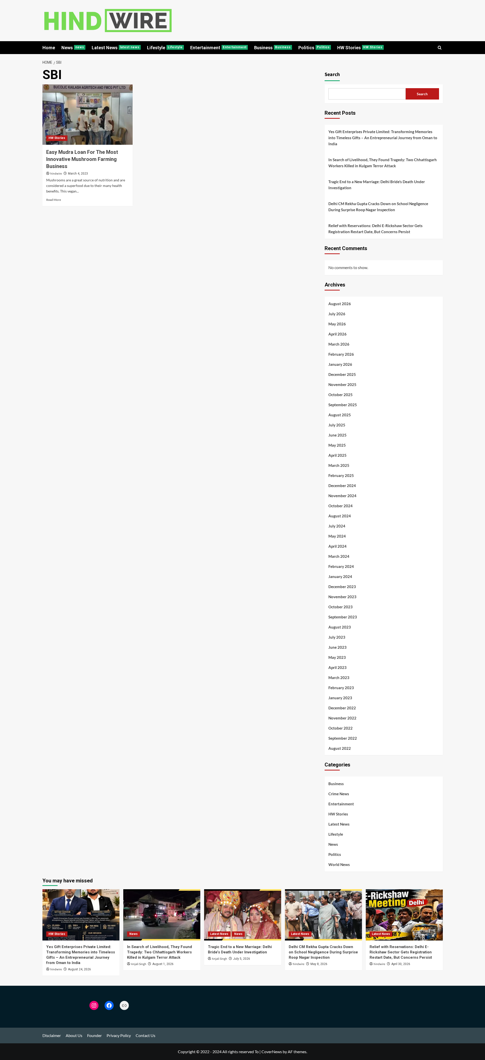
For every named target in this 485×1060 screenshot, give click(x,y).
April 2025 (337, 455)
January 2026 (340, 364)
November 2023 (342, 596)
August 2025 (339, 415)
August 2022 (339, 748)
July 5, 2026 (241, 958)
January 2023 (340, 697)
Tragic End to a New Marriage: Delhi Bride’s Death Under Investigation (376, 184)
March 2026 (338, 344)
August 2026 (339, 303)
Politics (314, 47)
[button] (440, 47)
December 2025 (342, 374)
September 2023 (342, 617)
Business (272, 47)
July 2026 (336, 313)
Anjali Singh (138, 964)
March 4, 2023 (78, 173)
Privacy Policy (119, 1035)
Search (332, 74)
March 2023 (338, 677)
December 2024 (342, 485)
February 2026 (341, 354)
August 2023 (339, 627)
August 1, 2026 (163, 964)
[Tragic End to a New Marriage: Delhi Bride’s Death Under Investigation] (242, 915)
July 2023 (336, 637)
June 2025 (337, 435)
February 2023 (341, 687)
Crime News (338, 793)
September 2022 (342, 738)
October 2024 (340, 505)
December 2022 (342, 708)
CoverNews (271, 1051)
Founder (94, 1035)
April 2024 (337, 546)
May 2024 (337, 536)
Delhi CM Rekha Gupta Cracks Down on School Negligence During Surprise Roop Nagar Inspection (378, 206)
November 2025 (342, 384)
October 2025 (340, 394)
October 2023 (340, 607)
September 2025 (342, 404)
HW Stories (359, 47)
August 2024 (339, 516)
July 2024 (336, 526)
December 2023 (342, 586)
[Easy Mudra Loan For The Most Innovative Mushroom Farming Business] (87, 114)
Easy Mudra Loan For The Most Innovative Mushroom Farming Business (82, 159)
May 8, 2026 (318, 964)
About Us (74, 1035)
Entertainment (218, 47)
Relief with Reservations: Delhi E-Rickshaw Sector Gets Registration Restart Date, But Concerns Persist (375, 228)
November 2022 (342, 718)
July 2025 (336, 425)
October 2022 (340, 728)
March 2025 (338, 465)
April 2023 (337, 667)
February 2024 (341, 566)
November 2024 (342, 495)
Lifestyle (165, 47)
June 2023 (337, 647)
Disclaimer (51, 1035)
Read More (53, 200)
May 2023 (337, 657)
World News (339, 864)
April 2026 (337, 334)
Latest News (115, 47)
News (72, 47)
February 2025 (341, 475)
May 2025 (337, 445)
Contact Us (145, 1035)
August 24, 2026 (79, 969)
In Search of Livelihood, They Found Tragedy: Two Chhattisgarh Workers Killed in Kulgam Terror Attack (382, 162)
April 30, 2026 (400, 964)
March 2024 (338, 556)
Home (48, 47)
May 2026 (337, 324)
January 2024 (340, 576)
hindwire (56, 174)
